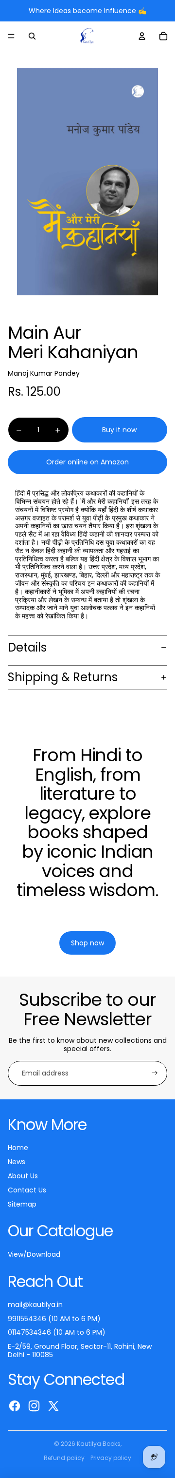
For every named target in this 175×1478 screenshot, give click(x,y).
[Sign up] (155, 1073)
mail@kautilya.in (35, 1304)
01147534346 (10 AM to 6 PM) (56, 1332)
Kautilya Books (99, 1444)
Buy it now (119, 430)
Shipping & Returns (63, 677)
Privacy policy (110, 1458)
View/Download (34, 1254)
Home (18, 1147)
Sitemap (22, 1204)
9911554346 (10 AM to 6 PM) (54, 1319)
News (16, 1162)
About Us (23, 1176)
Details (27, 647)
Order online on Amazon (87, 462)
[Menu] (11, 36)
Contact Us (27, 1190)
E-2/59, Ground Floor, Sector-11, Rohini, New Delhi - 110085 (80, 1351)
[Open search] (32, 36)
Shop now (87, 919)
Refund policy (64, 1458)
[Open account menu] (142, 36)
